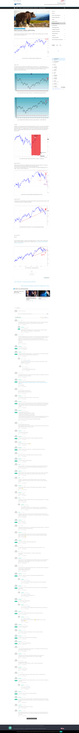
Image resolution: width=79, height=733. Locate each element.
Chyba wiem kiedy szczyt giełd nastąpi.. (19, 292)
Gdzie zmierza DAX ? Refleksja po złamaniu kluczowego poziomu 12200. (35, 285)
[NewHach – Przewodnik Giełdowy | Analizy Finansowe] (14, 8)
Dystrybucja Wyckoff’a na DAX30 (43, 298)
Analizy (15, 28)
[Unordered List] (25, 313)
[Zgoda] (77, 731)
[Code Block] (27, 313)
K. (27, 328)
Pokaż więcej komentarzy (32, 718)
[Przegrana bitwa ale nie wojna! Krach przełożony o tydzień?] (32, 290)
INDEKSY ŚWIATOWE (22, 28)
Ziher (28, 506)
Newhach (22, 31)
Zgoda (61, 731)
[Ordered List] (24, 313)
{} (30, 313)
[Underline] (21, 313)
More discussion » (46, 277)
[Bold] (18, 313)
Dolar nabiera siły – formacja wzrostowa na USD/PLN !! (24, 281)
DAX (18, 28)
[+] (31, 313)
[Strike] (22, 313)
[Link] (29, 313)
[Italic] (20, 313)
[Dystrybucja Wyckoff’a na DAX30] (44, 290)
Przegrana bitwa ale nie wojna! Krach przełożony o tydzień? (31, 298)
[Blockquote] (26, 313)
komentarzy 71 (27, 31)
